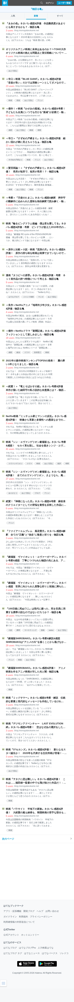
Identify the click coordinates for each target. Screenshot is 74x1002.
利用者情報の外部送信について (19, 922)
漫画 (42, 630)
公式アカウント (11, 935)
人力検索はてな (46, 947)
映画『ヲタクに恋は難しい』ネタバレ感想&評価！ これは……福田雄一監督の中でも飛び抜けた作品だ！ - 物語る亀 (36, 781)
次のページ (8, 838)
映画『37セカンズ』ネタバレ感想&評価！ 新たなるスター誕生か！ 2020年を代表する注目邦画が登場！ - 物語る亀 (36, 751)
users (9, 30)
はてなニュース (32, 953)
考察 (39, 130)
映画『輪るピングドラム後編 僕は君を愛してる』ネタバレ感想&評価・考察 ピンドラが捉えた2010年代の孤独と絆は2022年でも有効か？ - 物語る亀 (36, 225)
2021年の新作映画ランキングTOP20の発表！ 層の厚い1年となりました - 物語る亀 (35, 362)
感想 (10, 130)
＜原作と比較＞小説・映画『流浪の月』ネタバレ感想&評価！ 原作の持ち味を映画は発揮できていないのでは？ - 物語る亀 (35, 251)
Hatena (38, 973)
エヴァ (29, 463)
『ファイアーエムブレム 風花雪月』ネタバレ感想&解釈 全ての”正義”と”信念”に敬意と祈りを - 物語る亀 (35, 533)
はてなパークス (49, 953)
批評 (59, 463)
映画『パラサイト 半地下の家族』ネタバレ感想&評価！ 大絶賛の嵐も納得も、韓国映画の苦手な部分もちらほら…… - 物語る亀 (36, 810)
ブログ (37, 493)
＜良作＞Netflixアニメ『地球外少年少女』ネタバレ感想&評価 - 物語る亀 (36, 307)
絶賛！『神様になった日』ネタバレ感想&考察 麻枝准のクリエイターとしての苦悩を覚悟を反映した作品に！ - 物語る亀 (36, 503)
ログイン (50, 3)
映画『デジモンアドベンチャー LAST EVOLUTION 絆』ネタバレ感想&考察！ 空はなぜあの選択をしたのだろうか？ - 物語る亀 (36, 725)
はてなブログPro (27, 947)
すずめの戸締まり (15, 160)
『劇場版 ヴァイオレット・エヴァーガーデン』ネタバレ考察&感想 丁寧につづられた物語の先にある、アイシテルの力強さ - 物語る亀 (36, 558)
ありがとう (13, 493)
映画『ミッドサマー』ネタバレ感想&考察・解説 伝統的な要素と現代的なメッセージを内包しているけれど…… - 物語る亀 (35, 699)
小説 (10, 630)
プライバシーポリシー (41, 916)
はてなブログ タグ (12, 953)
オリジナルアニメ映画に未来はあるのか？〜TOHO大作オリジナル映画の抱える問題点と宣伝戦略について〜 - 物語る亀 (36, 51)
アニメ (40, 100)
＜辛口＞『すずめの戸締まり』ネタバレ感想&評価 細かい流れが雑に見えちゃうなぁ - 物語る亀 (35, 140)
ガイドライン (10, 916)
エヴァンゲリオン (15, 463)
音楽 (18, 100)
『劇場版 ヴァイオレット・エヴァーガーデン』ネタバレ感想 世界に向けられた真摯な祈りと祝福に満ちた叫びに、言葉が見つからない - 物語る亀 (36, 584)
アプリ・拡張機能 (12, 911)
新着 (36, 16)
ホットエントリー (30, 935)
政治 (18, 352)
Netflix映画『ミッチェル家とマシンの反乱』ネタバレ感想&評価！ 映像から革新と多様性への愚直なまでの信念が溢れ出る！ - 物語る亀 (36, 418)
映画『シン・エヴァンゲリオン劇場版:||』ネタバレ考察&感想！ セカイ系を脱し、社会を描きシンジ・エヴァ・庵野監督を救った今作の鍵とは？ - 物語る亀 (36, 444)
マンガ (40, 297)
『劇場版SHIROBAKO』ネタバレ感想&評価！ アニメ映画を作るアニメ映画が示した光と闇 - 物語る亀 (36, 670)
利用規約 (23, 916)
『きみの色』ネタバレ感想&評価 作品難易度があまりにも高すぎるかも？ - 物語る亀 (35, 25)
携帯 (18, 630)
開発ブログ (29, 911)
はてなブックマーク (13, 905)
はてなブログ (14, 297)
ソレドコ (64, 953)
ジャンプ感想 (28, 297)
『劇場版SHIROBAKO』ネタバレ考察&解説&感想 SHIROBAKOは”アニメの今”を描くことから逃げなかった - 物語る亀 (36, 640)
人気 (13, 16)
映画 (10, 100)
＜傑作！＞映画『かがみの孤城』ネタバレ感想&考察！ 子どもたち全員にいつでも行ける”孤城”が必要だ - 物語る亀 (36, 110)
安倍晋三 (37, 352)
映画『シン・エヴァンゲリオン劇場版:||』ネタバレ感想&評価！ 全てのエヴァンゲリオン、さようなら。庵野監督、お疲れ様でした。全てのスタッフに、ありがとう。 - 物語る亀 (36, 473)
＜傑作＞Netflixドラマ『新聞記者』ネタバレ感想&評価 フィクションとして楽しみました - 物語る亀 (36, 332)
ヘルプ (40, 911)
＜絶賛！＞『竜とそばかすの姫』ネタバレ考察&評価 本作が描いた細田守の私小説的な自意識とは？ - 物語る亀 (36, 388)
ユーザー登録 (64, 3)
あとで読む (13, 71)
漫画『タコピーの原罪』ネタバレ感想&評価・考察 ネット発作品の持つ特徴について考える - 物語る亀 (35, 277)
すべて (60, 16)
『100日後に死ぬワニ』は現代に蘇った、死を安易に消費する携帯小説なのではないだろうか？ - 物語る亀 (35, 610)
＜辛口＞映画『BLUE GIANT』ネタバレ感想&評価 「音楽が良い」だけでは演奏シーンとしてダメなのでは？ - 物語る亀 (35, 81)
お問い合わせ (52, 911)
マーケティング (30, 630)
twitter (51, 630)
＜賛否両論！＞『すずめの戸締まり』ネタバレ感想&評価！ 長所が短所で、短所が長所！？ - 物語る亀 (35, 170)
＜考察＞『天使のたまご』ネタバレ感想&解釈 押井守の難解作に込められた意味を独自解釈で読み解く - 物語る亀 (36, 199)
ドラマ (27, 352)
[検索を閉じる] (41, 3)
